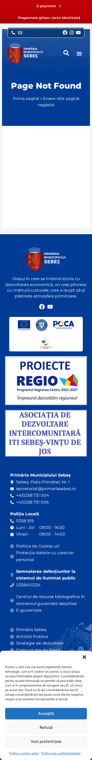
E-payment (46, 6)
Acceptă (46, 713)
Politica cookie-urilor (24, 753)
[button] (84, 657)
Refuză (46, 727)
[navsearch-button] (66, 53)
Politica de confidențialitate (60, 753)
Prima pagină (26, 98)
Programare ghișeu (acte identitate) (49, 18)
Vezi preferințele (46, 741)
